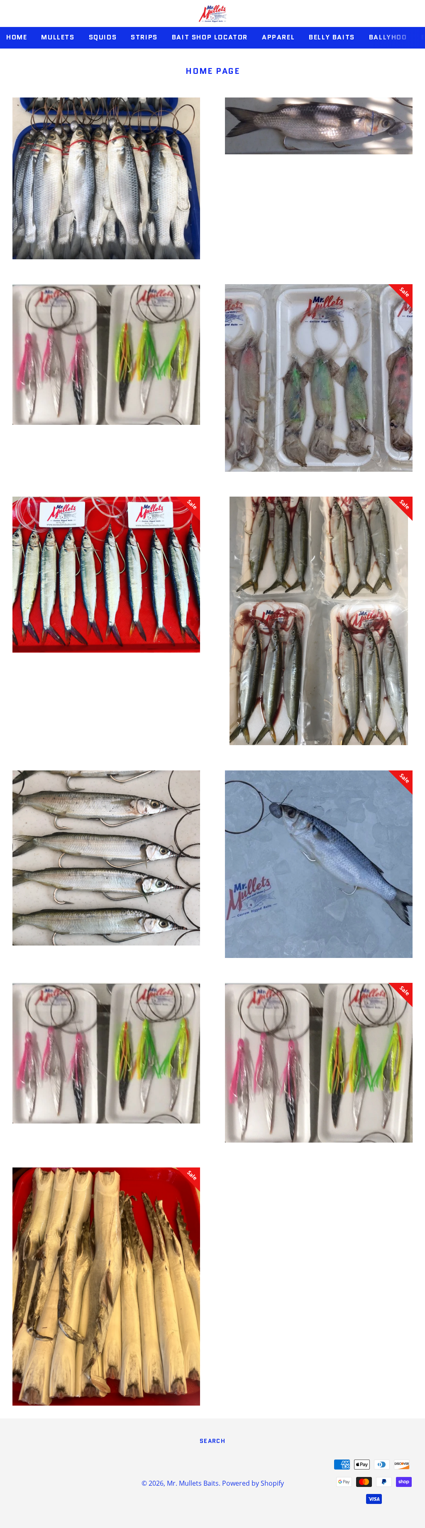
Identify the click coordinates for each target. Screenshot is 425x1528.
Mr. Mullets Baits (193, 1483)
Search (212, 1441)
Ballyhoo (388, 37)
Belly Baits (332, 37)
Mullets (57, 37)
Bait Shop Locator (210, 37)
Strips (144, 37)
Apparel (278, 37)
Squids (103, 37)
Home (16, 37)
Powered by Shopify (253, 1483)
